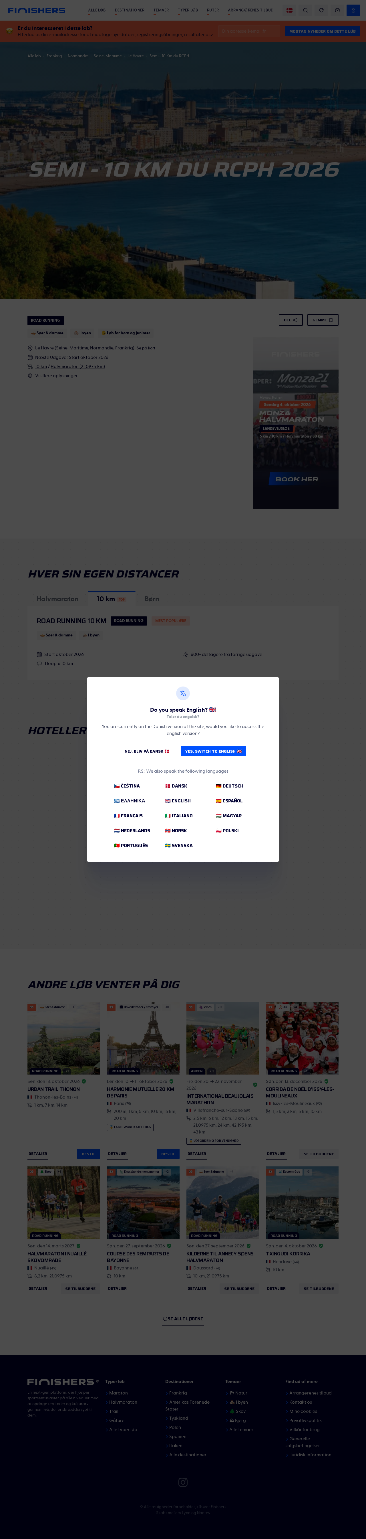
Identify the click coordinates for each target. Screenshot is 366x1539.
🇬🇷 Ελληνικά (129, 800)
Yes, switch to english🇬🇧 (213, 751)
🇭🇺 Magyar (229, 815)
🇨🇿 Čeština (127, 786)
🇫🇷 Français (128, 815)
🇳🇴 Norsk (176, 830)
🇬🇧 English (178, 800)
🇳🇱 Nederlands (132, 830)
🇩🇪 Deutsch (229, 786)
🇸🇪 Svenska (179, 845)
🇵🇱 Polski (227, 830)
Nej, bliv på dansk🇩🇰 (147, 751)
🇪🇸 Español (229, 800)
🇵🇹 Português (131, 845)
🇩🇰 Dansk (176, 786)
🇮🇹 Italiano (179, 815)
